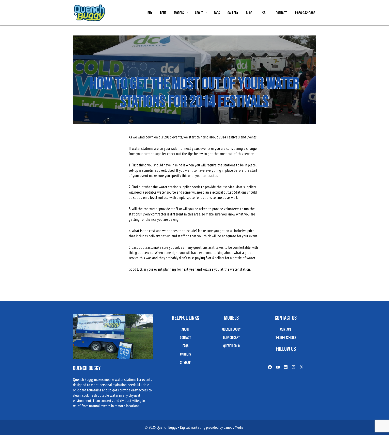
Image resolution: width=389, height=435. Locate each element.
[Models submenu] (187, 13)
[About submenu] (206, 13)
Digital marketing (192, 427)
